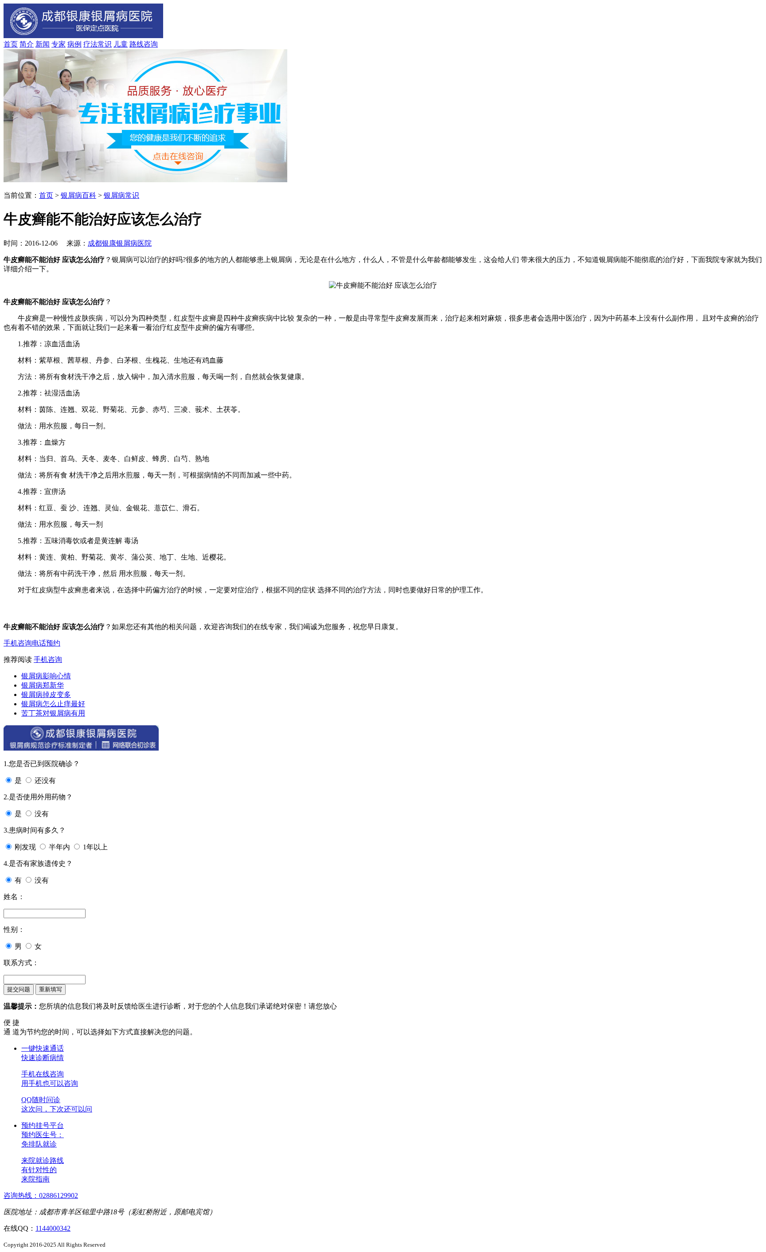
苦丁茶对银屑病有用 (53, 713)
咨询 (151, 44)
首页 (11, 44)
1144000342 (52, 1228)
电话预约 (46, 643)
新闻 (42, 44)
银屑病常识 (121, 195)
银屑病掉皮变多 (46, 694)
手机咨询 (18, 643)
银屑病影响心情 (46, 676)
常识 (105, 44)
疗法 (90, 44)
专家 (58, 44)
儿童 (120, 44)
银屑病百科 (78, 195)
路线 (136, 44)
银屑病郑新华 (42, 685)
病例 (74, 44)
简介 (27, 44)
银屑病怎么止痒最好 (53, 704)
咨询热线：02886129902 (41, 1195)
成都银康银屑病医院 (120, 243)
